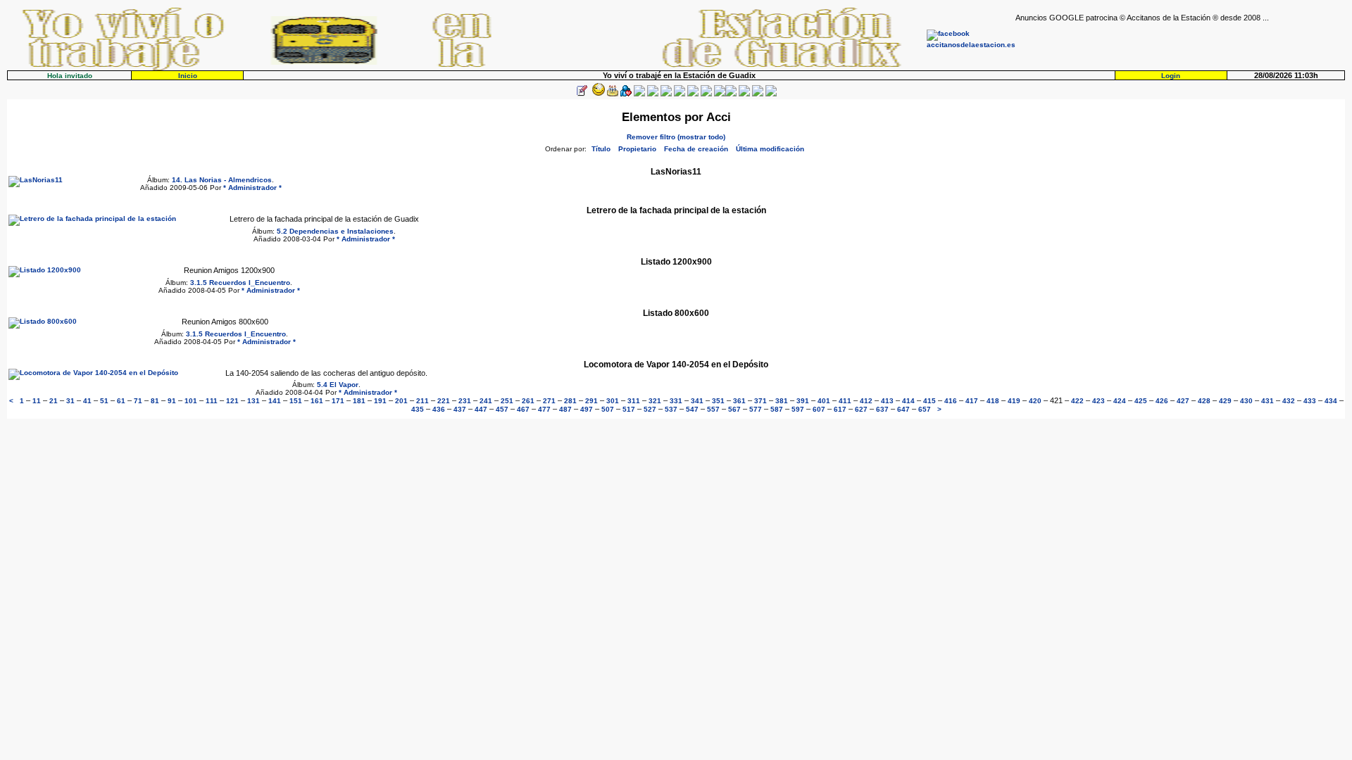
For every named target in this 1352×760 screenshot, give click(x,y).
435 (417, 409)
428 (1204, 401)
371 (760, 401)
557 (713, 409)
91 (172, 401)
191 (380, 401)
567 (734, 409)
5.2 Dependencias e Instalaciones (335, 231)
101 (190, 401)
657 (924, 409)
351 (718, 401)
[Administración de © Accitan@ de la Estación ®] (771, 94)
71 (138, 401)
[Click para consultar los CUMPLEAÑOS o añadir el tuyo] (612, 94)
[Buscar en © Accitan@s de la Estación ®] (679, 94)
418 (993, 401)
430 (1246, 401)
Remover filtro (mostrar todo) (676, 137)
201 (401, 401)
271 (549, 401)
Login (1170, 76)
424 (1119, 401)
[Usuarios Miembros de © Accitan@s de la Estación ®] (706, 94)
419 (1014, 401)
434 (1331, 401)
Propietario (637, 149)
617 (840, 409)
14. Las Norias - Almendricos (222, 180)
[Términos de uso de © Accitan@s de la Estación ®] (757, 94)
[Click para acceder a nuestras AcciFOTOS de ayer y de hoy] (597, 94)
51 (104, 401)
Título (601, 149)
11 (36, 401)
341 (697, 401)
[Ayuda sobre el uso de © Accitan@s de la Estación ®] (719, 94)
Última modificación (770, 149)
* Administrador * (252, 187)
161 (317, 401)
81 (155, 401)
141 (274, 401)
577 (755, 409)
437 (459, 409)
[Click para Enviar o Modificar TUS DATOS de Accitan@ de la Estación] (581, 94)
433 (1309, 401)
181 (359, 401)
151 (295, 401)
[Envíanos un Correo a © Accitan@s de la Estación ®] (744, 94)
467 (523, 409)
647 (903, 409)
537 (671, 409)
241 (486, 401)
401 (824, 401)
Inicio (187, 76)
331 (676, 401)
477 (544, 409)
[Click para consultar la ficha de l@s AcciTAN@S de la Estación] (626, 94)
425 (1140, 401)
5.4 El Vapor (337, 384)
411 (845, 401)
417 (971, 401)
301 (612, 401)
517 (628, 409)
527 (650, 409)
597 (797, 409)
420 (1035, 401)
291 (591, 401)
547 (692, 409)
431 (1267, 401)
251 (507, 401)
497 (586, 409)
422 (1077, 401)
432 (1288, 401)
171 (338, 401)
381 (781, 401)
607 (819, 409)
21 (53, 401)
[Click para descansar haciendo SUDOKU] (652, 94)
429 (1225, 401)
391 (802, 401)
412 (866, 401)
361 (739, 401)
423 (1098, 401)
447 (481, 409)
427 (1183, 401)
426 (1162, 401)
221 (443, 401)
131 (253, 401)
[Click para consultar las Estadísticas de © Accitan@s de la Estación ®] (666, 94)
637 (882, 409)
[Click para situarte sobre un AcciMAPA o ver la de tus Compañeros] (639, 94)
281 (570, 401)
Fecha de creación (696, 149)
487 (565, 409)
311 (633, 401)
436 (438, 409)
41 (87, 401)
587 (776, 409)
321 (655, 401)
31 (70, 401)
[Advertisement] (1180, 43)
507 (607, 409)
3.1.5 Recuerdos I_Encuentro (240, 282)
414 (908, 401)
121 (232, 401)
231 (464, 401)
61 (121, 401)
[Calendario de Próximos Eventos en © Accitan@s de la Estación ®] (693, 94)
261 (528, 401)
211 (422, 401)
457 (502, 409)
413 (887, 401)
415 (929, 401)
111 (212, 401)
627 (861, 409)
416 (950, 401)
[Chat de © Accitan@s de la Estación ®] (731, 94)
